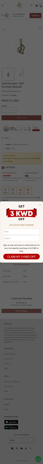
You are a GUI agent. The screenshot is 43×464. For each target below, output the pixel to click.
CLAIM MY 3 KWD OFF (21, 256)
